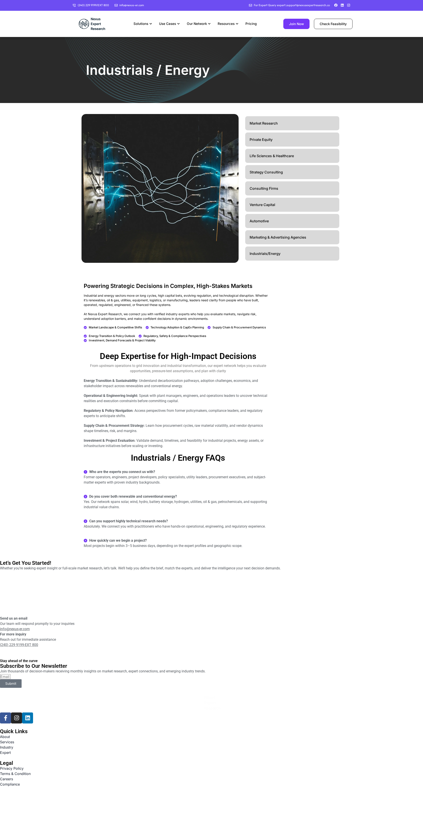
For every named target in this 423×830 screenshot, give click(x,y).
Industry (6, 747)
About (5, 736)
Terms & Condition (15, 773)
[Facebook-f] (5, 717)
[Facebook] (336, 5)
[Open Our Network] (209, 23)
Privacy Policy (12, 768)
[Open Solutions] (150, 23)
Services (7, 742)
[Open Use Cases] (178, 23)
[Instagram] (348, 5)
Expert (5, 752)
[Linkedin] (342, 5)
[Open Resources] (237, 23)
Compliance (10, 784)
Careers (6, 779)
